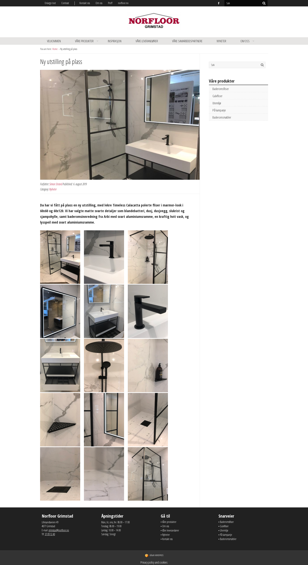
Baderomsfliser (220, 89)
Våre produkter (84, 41)
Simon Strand (55, 184)
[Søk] (264, 3)
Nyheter (221, 41)
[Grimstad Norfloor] (154, 22)
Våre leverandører (147, 41)
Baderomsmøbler (221, 117)
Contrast (65, 3)
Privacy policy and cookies (154, 562)
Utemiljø (216, 103)
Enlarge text (50, 3)
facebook (219, 3)
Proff (110, 3)
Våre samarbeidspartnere (187, 41)
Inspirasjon (114, 41)
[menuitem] (87, 3)
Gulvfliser (217, 96)
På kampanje (219, 110)
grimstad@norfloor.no (59, 530)
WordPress (156, 555)
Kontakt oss (84, 3)
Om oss (99, 3)
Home (55, 49)
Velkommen (54, 41)
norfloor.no (123, 3)
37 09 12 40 (50, 534)
